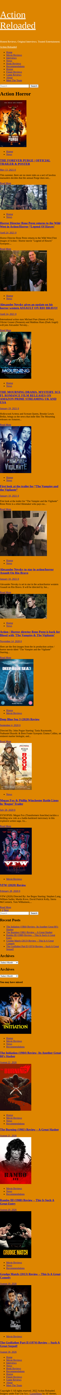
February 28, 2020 (9, 891)
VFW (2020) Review (13, 885)
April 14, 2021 (7, 314)
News (9, 60)
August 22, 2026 (8, 1062)
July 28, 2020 (7, 810)
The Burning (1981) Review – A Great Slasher (29, 932)
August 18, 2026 (8, 1352)
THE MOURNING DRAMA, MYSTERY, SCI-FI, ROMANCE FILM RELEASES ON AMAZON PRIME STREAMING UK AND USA (30, 397)
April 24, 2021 (7, 232)
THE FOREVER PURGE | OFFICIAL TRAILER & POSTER (25, 162)
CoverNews (36, 1393)
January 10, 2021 (9, 495)
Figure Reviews (14, 72)
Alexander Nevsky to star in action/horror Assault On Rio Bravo (27, 571)
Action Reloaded (8, 47)
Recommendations (15, 66)
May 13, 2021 (7, 169)
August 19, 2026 (8, 1283)
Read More (5, 183)
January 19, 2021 (9, 408)
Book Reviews (13, 63)
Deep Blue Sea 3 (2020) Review (20, 719)
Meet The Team (14, 80)
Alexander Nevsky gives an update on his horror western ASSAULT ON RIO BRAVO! (29, 306)
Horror (9, 69)
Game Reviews (13, 74)
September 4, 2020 (9, 725)
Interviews (11, 58)
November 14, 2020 (10, 641)
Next (6, 910)
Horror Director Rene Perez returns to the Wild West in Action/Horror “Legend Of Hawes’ (30, 224)
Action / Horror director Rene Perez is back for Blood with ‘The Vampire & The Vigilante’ (30, 633)
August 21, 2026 (8, 1135)
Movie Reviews (14, 55)
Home (9, 52)
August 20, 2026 (8, 1209)
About (9, 77)
